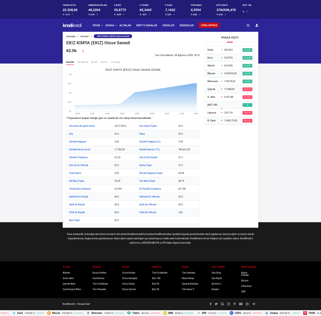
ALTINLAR (125, 25)
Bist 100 (156, 278)
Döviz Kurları (128, 273)
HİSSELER (168, 25)
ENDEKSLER (187, 25)
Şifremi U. (216, 284)
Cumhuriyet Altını (72, 289)
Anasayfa (72, 36)
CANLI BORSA (209, 25)
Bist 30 (155, 289)
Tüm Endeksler (100, 284)
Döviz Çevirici (129, 289)
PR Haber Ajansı (171, 242)
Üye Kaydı (216, 278)
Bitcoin (244, 280)
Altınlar (66, 273)
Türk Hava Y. (188, 289)
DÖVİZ (96, 25)
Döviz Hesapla (129, 278)
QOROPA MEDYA (150, 242)
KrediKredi (132, 234)
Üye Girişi (216, 273)
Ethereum (246, 286)
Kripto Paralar (245, 274)
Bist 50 (155, 284)
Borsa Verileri (99, 273)
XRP (243, 291)
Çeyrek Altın (69, 284)
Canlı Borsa (98, 278)
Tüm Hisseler (99, 289)
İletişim (215, 289)
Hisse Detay (188, 278)
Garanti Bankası (190, 284)
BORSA (109, 25)
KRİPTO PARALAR (146, 25)
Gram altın (68, 278)
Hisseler (86, 36)
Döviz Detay (128, 284)
